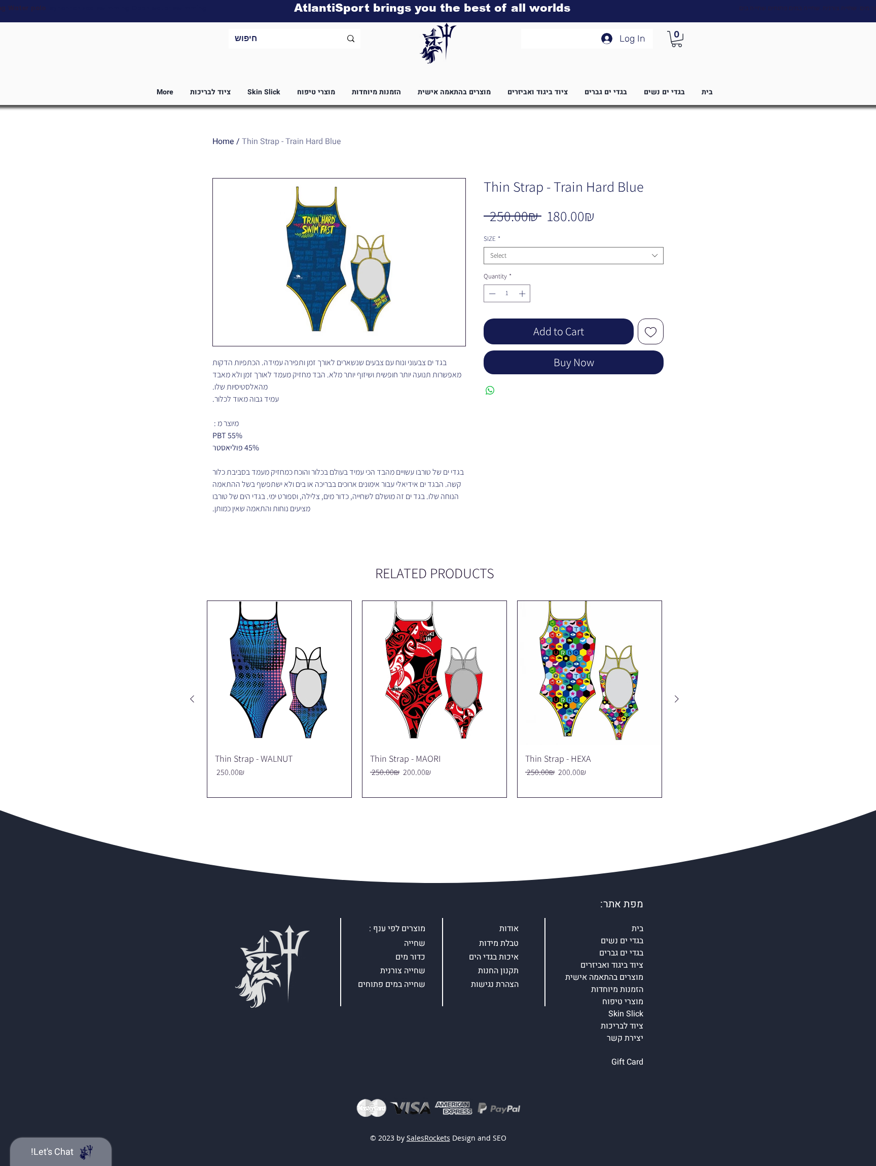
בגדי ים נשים (622, 941)
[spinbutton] (507, 293)
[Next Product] (677, 699)
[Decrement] (491, 293)
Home (223, 141)
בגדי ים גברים (621, 953)
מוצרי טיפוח (622, 1002)
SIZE (492, 239)
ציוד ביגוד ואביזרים (611, 965)
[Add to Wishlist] (651, 331)
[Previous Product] (192, 699)
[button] (676, 39)
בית (637, 929)
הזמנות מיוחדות (617, 989)
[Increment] (523, 293)
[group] (434, 699)
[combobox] (574, 255)
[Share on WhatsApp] (490, 390)
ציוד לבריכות (622, 1026)
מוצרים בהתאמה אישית (604, 977)
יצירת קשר (625, 1038)
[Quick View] (279, 673)
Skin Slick (625, 1014)
